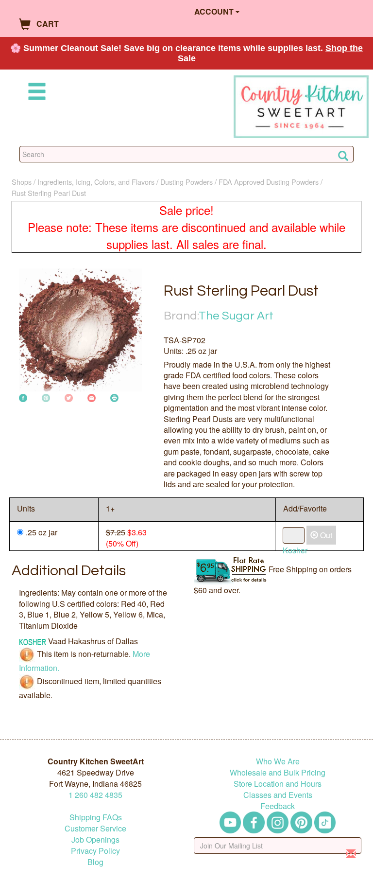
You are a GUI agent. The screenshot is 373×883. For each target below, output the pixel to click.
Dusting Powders (186, 182)
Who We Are (278, 761)
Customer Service (95, 828)
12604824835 (95, 794)
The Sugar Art (236, 316)
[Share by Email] (91, 397)
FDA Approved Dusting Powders (269, 182)
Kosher (295, 550)
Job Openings (95, 839)
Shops (22, 182)
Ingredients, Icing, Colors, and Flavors (95, 182)
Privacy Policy (95, 850)
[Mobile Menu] (35, 93)
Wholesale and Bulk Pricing (277, 772)
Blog (95, 861)
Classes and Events (277, 794)
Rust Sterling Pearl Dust (49, 193)
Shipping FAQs (95, 817)
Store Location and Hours (278, 783)
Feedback (277, 806)
